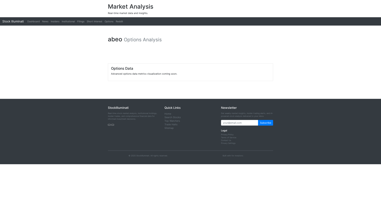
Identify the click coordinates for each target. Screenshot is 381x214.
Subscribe (265, 122)
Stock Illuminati (13, 21)
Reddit (119, 21)
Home (167, 113)
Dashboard (33, 21)
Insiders (55, 21)
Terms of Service (228, 137)
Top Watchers (172, 120)
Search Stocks (172, 117)
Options (109, 21)
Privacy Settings (228, 143)
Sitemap (169, 127)
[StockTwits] (112, 125)
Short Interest (94, 21)
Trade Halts (170, 124)
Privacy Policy (227, 134)
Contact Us (226, 140)
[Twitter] (109, 125)
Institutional (68, 21)
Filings (80, 21)
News (45, 21)
